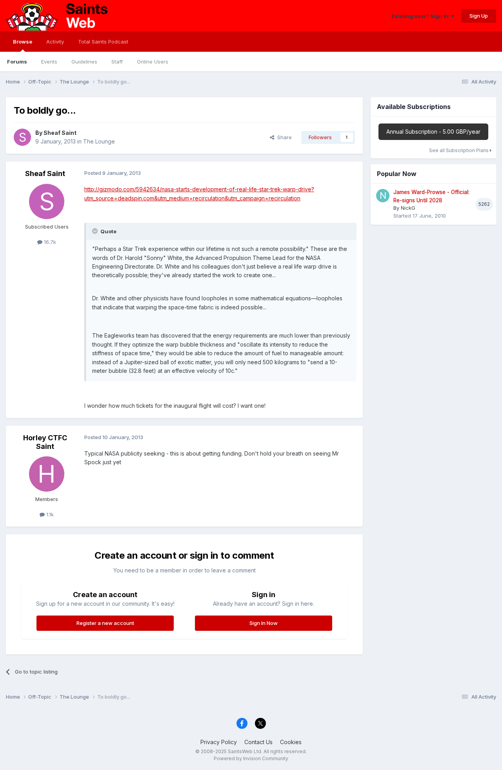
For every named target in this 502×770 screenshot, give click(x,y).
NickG (408, 208)
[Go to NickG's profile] (382, 195)
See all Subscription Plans (459, 150)
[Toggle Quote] (95, 231)
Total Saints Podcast (103, 41)
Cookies (291, 742)
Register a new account (105, 623)
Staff (117, 61)
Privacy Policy (218, 742)
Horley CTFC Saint (45, 442)
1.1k (49, 514)
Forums (17, 61)
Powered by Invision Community (251, 758)
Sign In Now (263, 623)
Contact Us (258, 742)
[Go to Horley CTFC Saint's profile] (46, 474)
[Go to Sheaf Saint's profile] (22, 137)
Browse (22, 41)
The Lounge (99, 141)
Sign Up (478, 16)
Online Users (152, 61)
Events (49, 61)
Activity (55, 41)
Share (283, 137)
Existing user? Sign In (421, 16)
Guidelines (84, 61)
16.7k (49, 242)
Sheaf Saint (60, 132)
